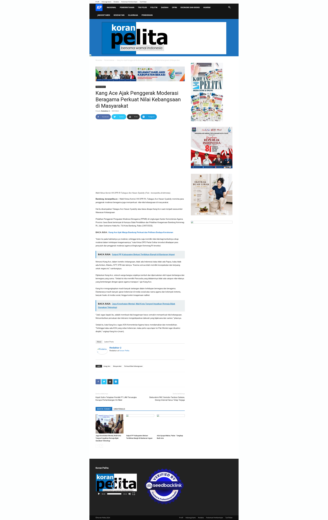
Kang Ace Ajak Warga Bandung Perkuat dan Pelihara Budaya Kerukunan (141, 232)
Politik (153, 7)
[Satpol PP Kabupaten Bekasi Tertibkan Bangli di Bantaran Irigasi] (140, 423)
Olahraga (133, 15)
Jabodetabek (103, 15)
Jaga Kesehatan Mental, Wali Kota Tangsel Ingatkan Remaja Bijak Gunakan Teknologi (108, 438)
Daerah (164, 7)
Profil (97, 2)
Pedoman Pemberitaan (129, 2)
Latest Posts (109, 342)
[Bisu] (129, 494)
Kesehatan (119, 15)
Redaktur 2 (105, 111)
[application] (116, 485)
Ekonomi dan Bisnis (190, 7)
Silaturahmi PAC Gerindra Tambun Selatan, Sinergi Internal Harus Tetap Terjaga (167, 398)
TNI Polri (142, 7)
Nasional (111, 7)
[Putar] (99, 494)
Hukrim (206, 7)
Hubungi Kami (106, 2)
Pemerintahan (127, 7)
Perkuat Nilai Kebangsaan (133, 366)
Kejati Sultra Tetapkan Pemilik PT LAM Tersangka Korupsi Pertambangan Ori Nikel (116, 398)
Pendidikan (147, 15)
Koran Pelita (124, 351)
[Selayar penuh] (133, 494)
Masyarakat (117, 366)
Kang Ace (107, 366)
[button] (229, 7)
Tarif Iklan (143, 2)
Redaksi (116, 2)
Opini (174, 7)
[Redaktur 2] (102, 350)
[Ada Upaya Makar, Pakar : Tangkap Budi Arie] (171, 423)
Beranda (99, 60)
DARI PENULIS (119, 409)
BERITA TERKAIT (104, 409)
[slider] (114, 493)
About (99, 342)
